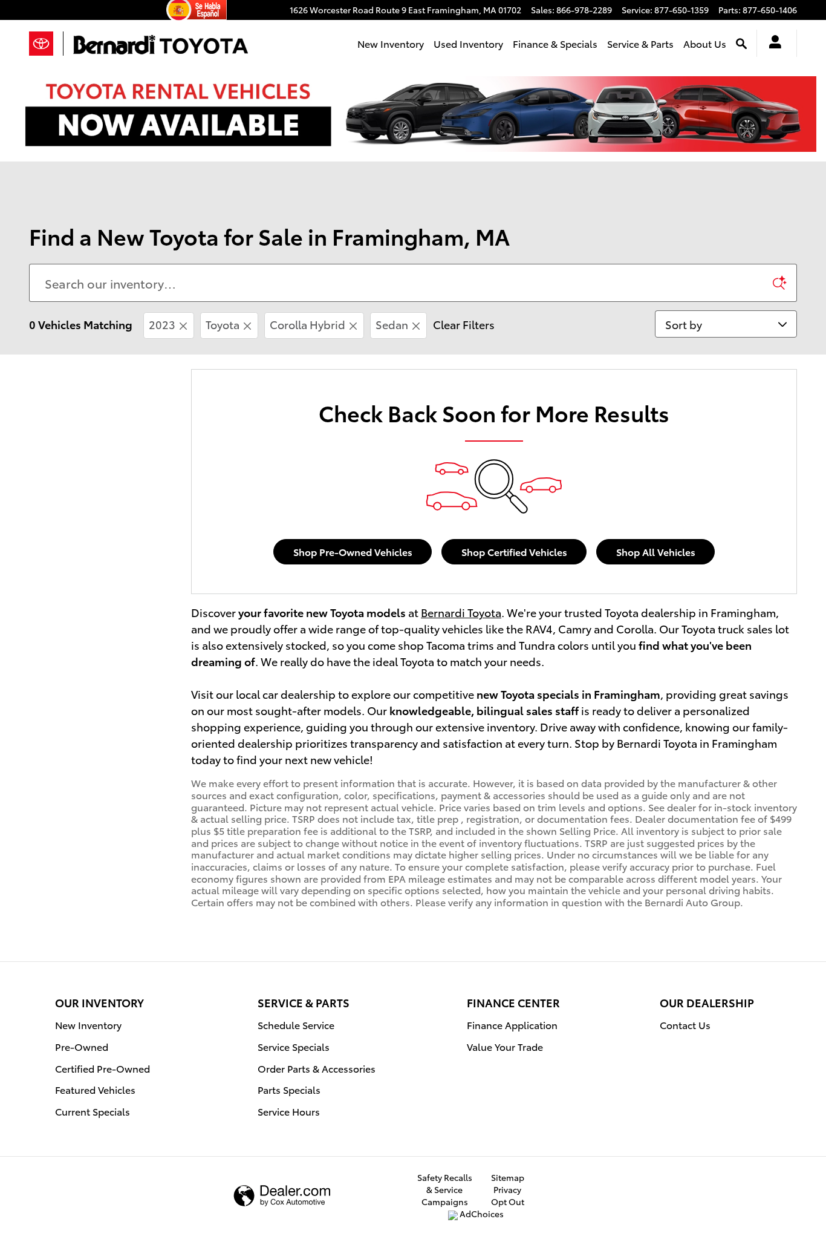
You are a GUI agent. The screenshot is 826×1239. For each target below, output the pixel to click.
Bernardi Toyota (461, 612)
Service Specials (294, 1046)
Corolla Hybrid (307, 324)
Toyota (222, 324)
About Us (704, 43)
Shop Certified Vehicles (514, 551)
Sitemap (507, 1177)
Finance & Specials (555, 43)
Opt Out (507, 1201)
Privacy (507, 1189)
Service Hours (289, 1111)
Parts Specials (289, 1089)
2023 (162, 324)
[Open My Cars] (772, 43)
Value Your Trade (505, 1046)
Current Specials (92, 1111)
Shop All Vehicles (655, 551)
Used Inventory (468, 43)
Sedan (392, 324)
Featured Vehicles (95, 1089)
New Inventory (390, 43)
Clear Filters (464, 324)
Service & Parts (640, 43)
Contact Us (685, 1024)
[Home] (46, 43)
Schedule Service (296, 1024)
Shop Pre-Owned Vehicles (352, 551)
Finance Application (512, 1024)
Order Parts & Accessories (317, 1068)
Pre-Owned (81, 1046)
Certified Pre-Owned (102, 1068)
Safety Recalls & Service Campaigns (444, 1189)
